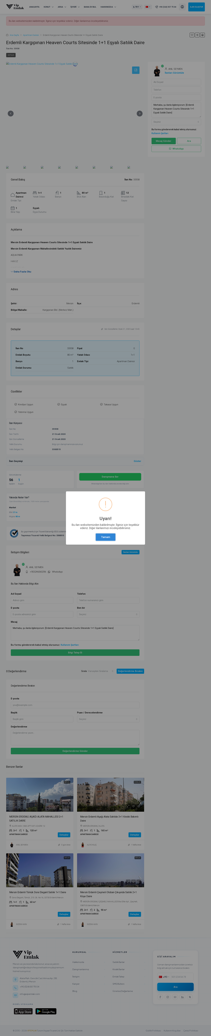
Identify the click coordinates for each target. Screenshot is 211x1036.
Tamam (105, 537)
